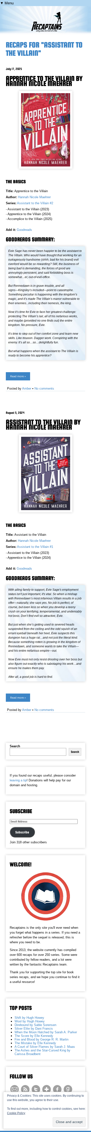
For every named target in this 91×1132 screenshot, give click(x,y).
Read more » (18, 376)
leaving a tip (18, 780)
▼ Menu (7, 3)
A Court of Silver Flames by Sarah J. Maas (45, 1047)
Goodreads (24, 230)
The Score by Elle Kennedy (34, 1036)
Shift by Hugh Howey (29, 1017)
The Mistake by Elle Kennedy (35, 1043)
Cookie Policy (16, 1113)
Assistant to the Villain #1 (35, 547)
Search (15, 746)
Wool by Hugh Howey (30, 1021)
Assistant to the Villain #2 (35, 203)
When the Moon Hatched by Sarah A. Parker (46, 1032)
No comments (44, 388)
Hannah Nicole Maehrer (34, 197)
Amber (26, 388)
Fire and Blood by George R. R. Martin (41, 1039)
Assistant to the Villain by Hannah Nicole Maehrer (43, 424)
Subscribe (22, 832)
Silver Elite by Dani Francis (34, 1028)
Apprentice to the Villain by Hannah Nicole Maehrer (44, 81)
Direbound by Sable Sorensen (35, 1025)
